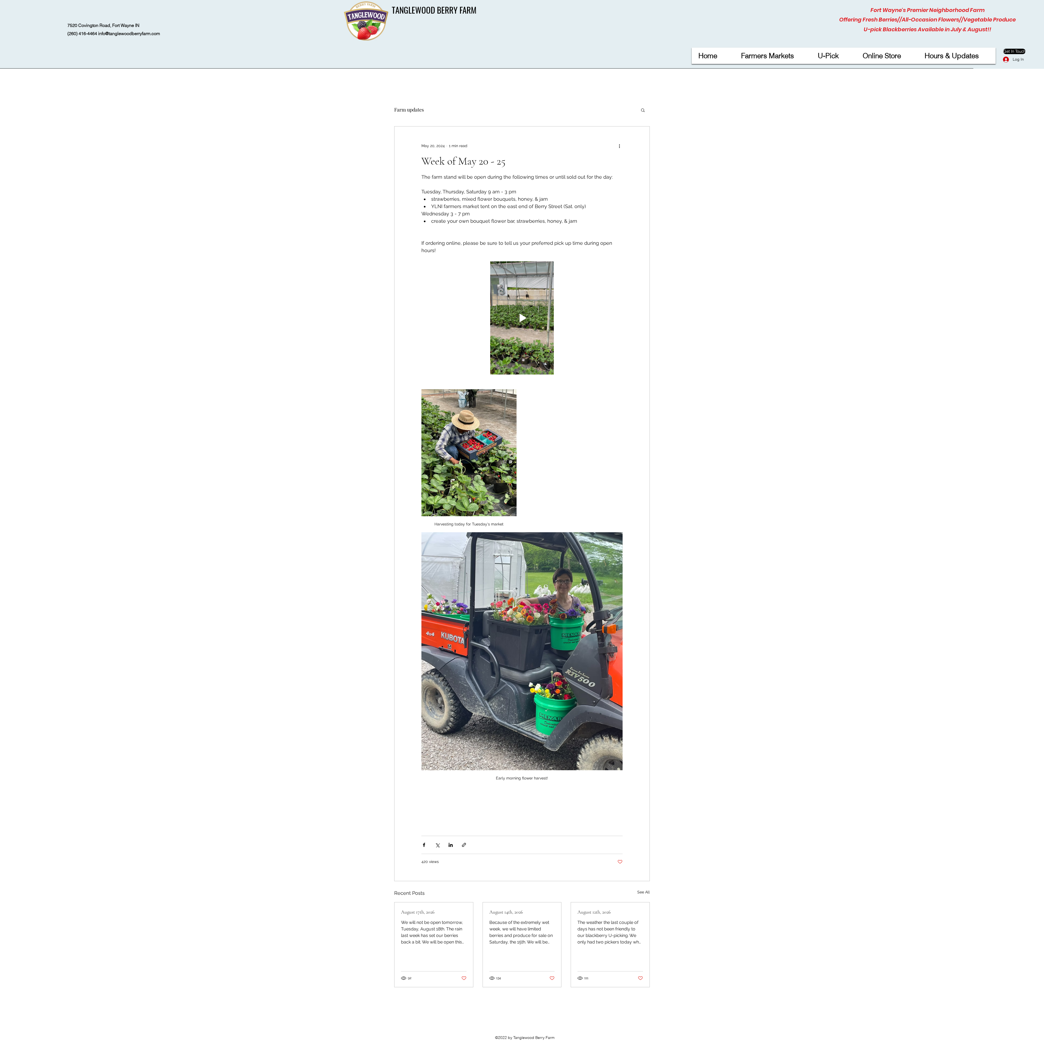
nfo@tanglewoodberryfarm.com (129, 33)
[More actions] (619, 146)
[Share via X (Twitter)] (437, 844)
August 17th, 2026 (417, 912)
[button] (642, 110)
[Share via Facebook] (424, 844)
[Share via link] (464, 844)
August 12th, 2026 (594, 912)
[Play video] (522, 318)
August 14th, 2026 (506, 912)
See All (643, 892)
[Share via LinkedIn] (450, 844)
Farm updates (409, 109)
